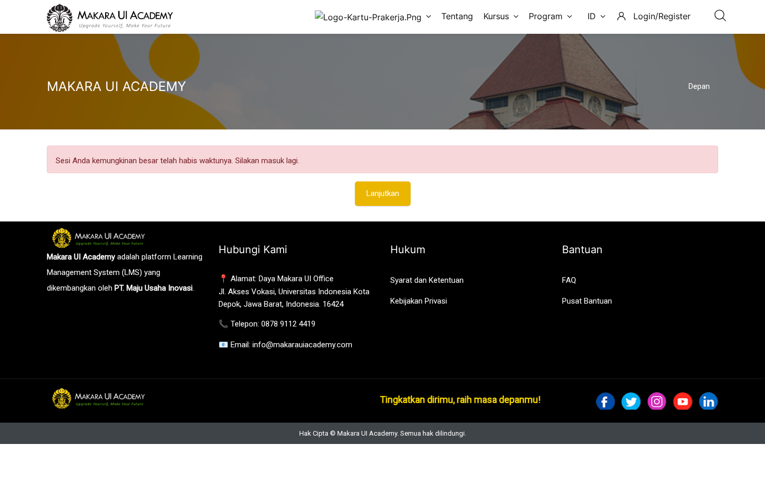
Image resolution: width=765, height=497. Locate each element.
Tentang (457, 16)
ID (592, 16)
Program (546, 16)
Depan (699, 86)
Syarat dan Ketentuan (427, 280)
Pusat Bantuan (587, 301)
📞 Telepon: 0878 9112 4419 (267, 324)
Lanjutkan (382, 193)
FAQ (569, 280)
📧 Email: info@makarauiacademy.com (285, 344)
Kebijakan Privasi (418, 301)
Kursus (496, 16)
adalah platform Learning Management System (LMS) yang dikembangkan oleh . (124, 272)
